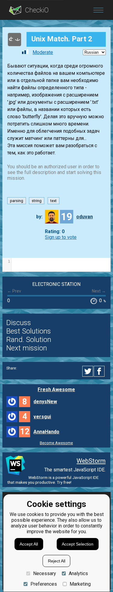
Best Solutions (28, 331)
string (37, 200)
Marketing (80, 584)
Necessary (44, 573)
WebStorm (91, 460)
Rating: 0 (54, 231)
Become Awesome (56, 443)
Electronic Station (56, 284)
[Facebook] (100, 371)
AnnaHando (46, 432)
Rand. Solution (28, 339)
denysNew (45, 401)
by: (39, 217)
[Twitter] (88, 371)
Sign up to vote (61, 237)
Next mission (26, 348)
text (53, 200)
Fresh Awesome (56, 389)
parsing (16, 200)
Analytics (78, 573)
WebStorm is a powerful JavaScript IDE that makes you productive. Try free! (53, 480)
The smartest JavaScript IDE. (74, 470)
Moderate (43, 52)
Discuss (18, 322)
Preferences (43, 584)
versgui (42, 416)
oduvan (84, 217)
